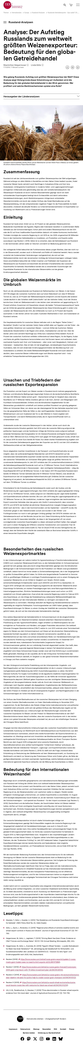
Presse (71, 1029)
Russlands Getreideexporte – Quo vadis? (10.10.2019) (65, 12)
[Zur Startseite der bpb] (13, 8)
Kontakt (63, 1029)
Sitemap (36, 1029)
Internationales (16, 12)
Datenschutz (25, 1029)
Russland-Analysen (38, 12)
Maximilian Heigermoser (16, 65)
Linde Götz (37, 65)
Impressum (13, 1029)
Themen (6, 12)
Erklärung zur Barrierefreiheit (49, 1033)
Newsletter (46, 1029)
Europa (26, 12)
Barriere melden (29, 1033)
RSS (55, 1029)
